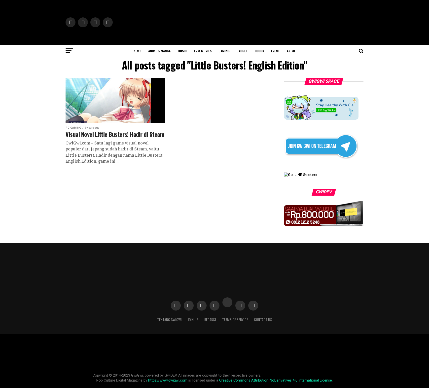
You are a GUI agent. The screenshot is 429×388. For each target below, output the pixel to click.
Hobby (259, 50)
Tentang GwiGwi (169, 319)
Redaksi (210, 319)
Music (182, 50)
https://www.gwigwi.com (167, 380)
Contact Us (263, 319)
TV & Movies (203, 50)
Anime (291, 50)
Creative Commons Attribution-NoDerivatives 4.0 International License (275, 380)
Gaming (224, 50)
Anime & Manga (159, 50)
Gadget (242, 50)
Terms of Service (235, 319)
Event (275, 50)
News (137, 50)
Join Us (193, 319)
